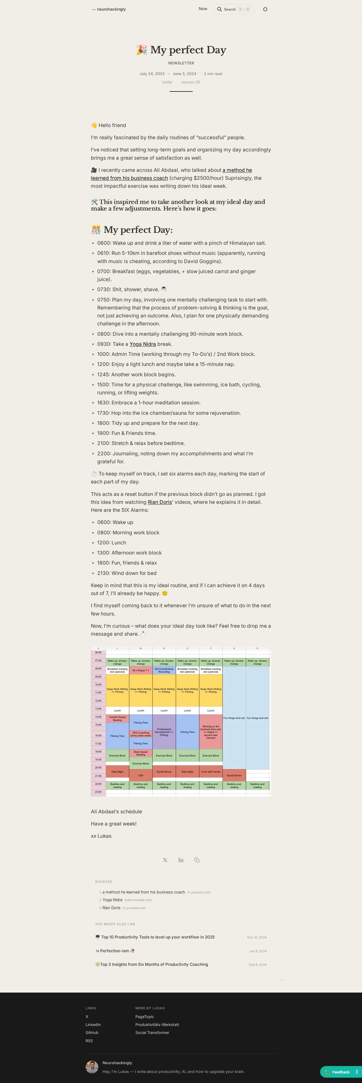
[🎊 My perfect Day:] (282, 979)
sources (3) (190, 82)
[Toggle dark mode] (265, 9)
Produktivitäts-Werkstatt (157, 1024)
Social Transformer (152, 1032)
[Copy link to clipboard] (197, 860)
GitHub (92, 1032)
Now (203, 8)
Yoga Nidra (143, 344)
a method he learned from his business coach (144, 892)
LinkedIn (93, 1024)
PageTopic (144, 1016)
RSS (89, 1040)
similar (167, 82)
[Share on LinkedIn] (181, 860)
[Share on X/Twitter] (165, 860)
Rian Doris (160, 502)
